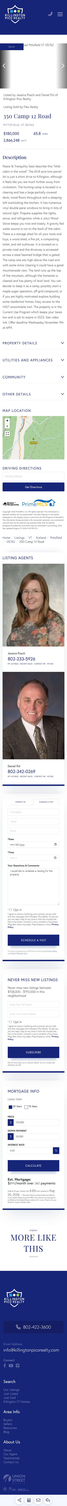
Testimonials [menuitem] (11, 1458)
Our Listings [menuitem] (11, 1390)
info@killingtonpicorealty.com (31, 1350)
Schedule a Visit (46, 802)
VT (30, 538)
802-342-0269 (21, 771)
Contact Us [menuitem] (10, 1462)
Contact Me (40, 664)
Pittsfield (56, 538)
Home (6, 538)
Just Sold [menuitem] (9, 1398)
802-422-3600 (37, 1327)
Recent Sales (26, 664)
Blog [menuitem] (6, 1432)
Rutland (41, 538)
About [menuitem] (7, 1450)
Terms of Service (17, 953)
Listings (19, 538)
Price (11, 1116)
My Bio (50, 664)
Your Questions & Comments (23, 865)
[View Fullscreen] (7, 433)
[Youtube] (11, 1365)
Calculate (33, 1165)
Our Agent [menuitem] (10, 1454)
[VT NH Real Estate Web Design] (33, 1479)
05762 (11, 542)
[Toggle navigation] (60, 14)
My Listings (13, 664)
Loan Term (15, 1099)
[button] (5, 66)
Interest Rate (16, 1144)
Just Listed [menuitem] (10, 1394)
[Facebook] (4, 1365)
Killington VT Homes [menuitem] (16, 1402)
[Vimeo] (17, 1365)
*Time (11, 852)
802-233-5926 (21, 659)
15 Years (33, 1106)
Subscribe (33, 1052)
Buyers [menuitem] (7, 1420)
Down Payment (17, 1130)
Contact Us (20, 802)
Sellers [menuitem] (7, 1424)
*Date (11, 839)
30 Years (17, 1106)
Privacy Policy (52, 951)
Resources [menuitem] (10, 1428)
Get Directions (33, 487)
